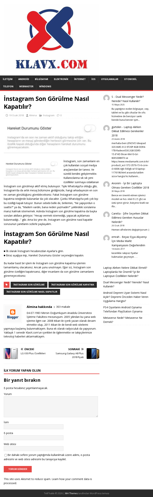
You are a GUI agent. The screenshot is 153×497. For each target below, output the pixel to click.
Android (23, 79)
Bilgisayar (41, 79)
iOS (93, 79)
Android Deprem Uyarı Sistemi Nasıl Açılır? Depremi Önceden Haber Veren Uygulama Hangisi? (125, 297)
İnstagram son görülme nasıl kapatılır (32, 291)
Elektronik (61, 79)
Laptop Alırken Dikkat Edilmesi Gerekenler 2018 (128, 131)
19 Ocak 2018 (16, 115)
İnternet (80, 79)
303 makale (63, 306)
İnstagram (48, 115)
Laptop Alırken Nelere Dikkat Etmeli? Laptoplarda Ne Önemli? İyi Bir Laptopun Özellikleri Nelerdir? (125, 272)
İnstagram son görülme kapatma (72, 284)
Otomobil (130, 79)
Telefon (8, 86)
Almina (33, 115)
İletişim (8, 79)
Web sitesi (10, 444)
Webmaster (26, 86)
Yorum (8, 394)
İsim (6, 422)
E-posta (8, 433)
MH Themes (71, 493)
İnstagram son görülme (29, 284)
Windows (45, 86)
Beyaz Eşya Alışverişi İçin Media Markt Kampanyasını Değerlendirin (129, 241)
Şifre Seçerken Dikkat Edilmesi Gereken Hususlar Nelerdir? (130, 218)
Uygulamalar (109, 79)
